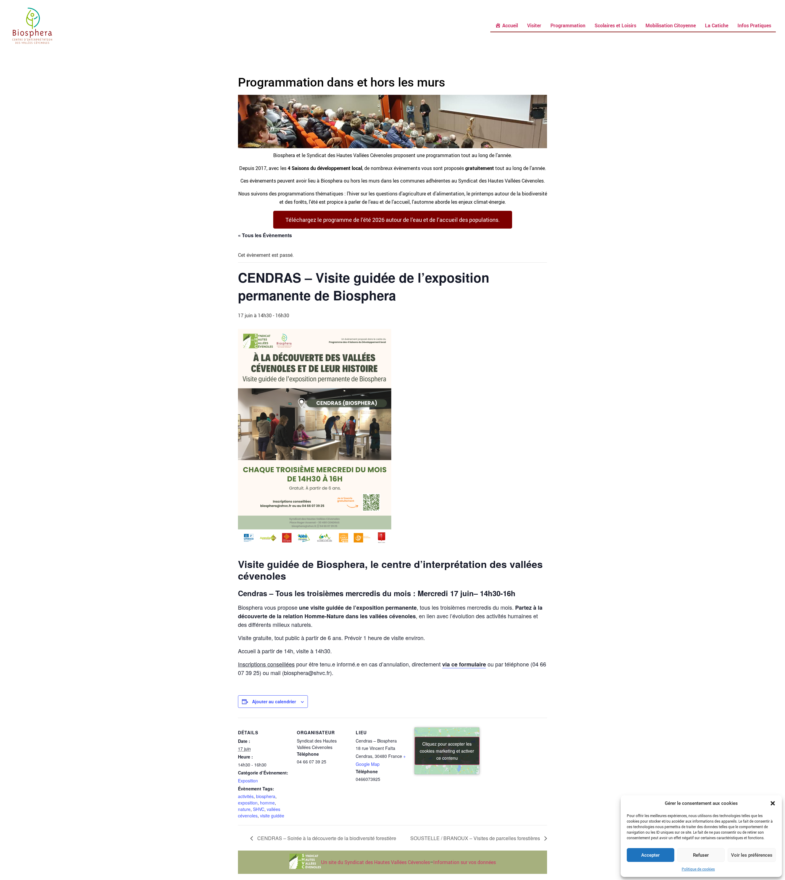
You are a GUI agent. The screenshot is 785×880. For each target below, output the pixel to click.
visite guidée (272, 815)
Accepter (650, 855)
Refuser (701, 855)
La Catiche (716, 25)
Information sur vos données (464, 862)
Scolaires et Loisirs (615, 25)
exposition (248, 803)
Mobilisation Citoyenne (670, 25)
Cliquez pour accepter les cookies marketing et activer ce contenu (447, 750)
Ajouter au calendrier (274, 701)
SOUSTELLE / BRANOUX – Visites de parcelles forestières (475, 838)
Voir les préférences (751, 855)
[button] (773, 803)
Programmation (567, 25)
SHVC (258, 809)
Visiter (534, 25)
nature (244, 809)
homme (267, 803)
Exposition (248, 781)
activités (246, 796)
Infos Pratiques (754, 25)
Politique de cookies (698, 868)
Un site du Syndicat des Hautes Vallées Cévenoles (375, 862)
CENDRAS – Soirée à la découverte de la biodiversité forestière (326, 838)
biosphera (265, 796)
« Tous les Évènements (265, 235)
